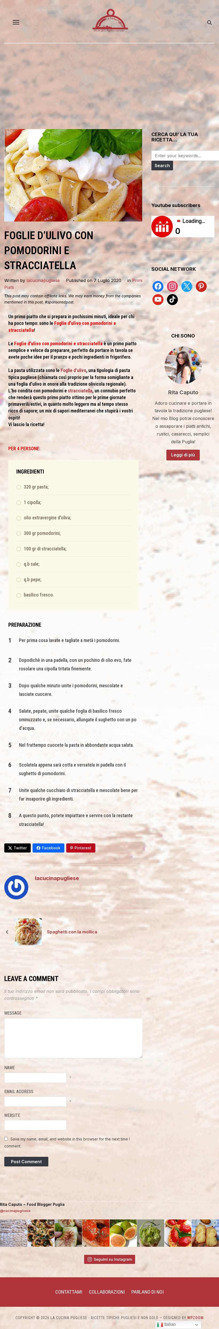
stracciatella (80, 390)
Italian (169, 1324)
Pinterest (83, 848)
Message (12, 1013)
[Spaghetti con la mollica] (28, 931)
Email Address (18, 1091)
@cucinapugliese (15, 1210)
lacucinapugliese (43, 280)
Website (12, 1115)
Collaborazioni (107, 1292)
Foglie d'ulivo (73, 370)
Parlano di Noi (147, 1292)
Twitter (20, 848)
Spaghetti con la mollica (72, 931)
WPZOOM (195, 1318)
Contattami (68, 1292)
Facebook (51, 848)
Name (9, 1067)
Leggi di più (183, 454)
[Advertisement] (109, 88)
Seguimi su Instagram (113, 1259)
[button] (16, 22)
